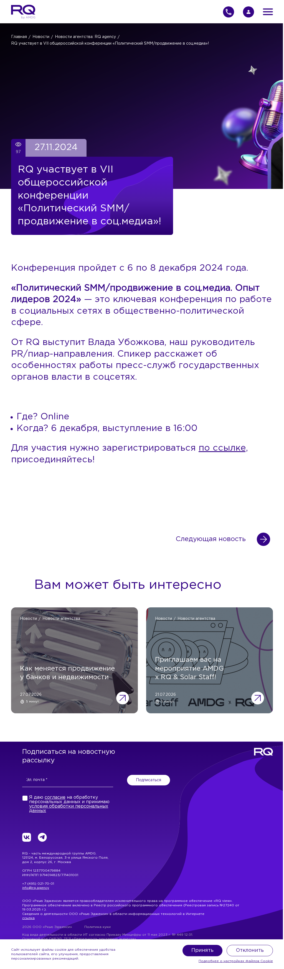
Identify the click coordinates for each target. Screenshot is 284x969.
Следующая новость (211, 539)
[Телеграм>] (42, 837)
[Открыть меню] (268, 11)
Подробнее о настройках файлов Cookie (236, 961)
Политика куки (97, 927)
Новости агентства (61, 618)
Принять (202, 950)
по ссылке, (223, 448)
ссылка (28, 918)
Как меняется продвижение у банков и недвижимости (67, 673)
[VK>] (26, 837)
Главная (19, 37)
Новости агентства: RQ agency (85, 37)
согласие (55, 797)
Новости (40, 37)
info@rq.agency (35, 887)
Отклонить (250, 950)
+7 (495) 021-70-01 (38, 883)
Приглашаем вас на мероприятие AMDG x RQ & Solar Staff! (189, 668)
